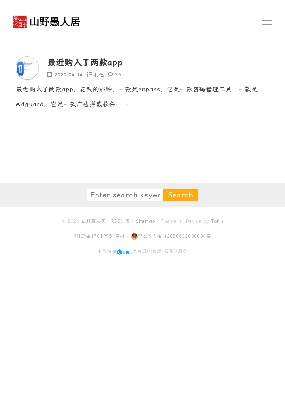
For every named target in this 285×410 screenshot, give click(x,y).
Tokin (217, 221)
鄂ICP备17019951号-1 (99, 236)
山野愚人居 (94, 221)
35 (118, 74)
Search (180, 195)
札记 (99, 74)
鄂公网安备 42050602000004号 (174, 236)
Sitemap (145, 221)
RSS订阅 (120, 221)
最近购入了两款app (84, 62)
